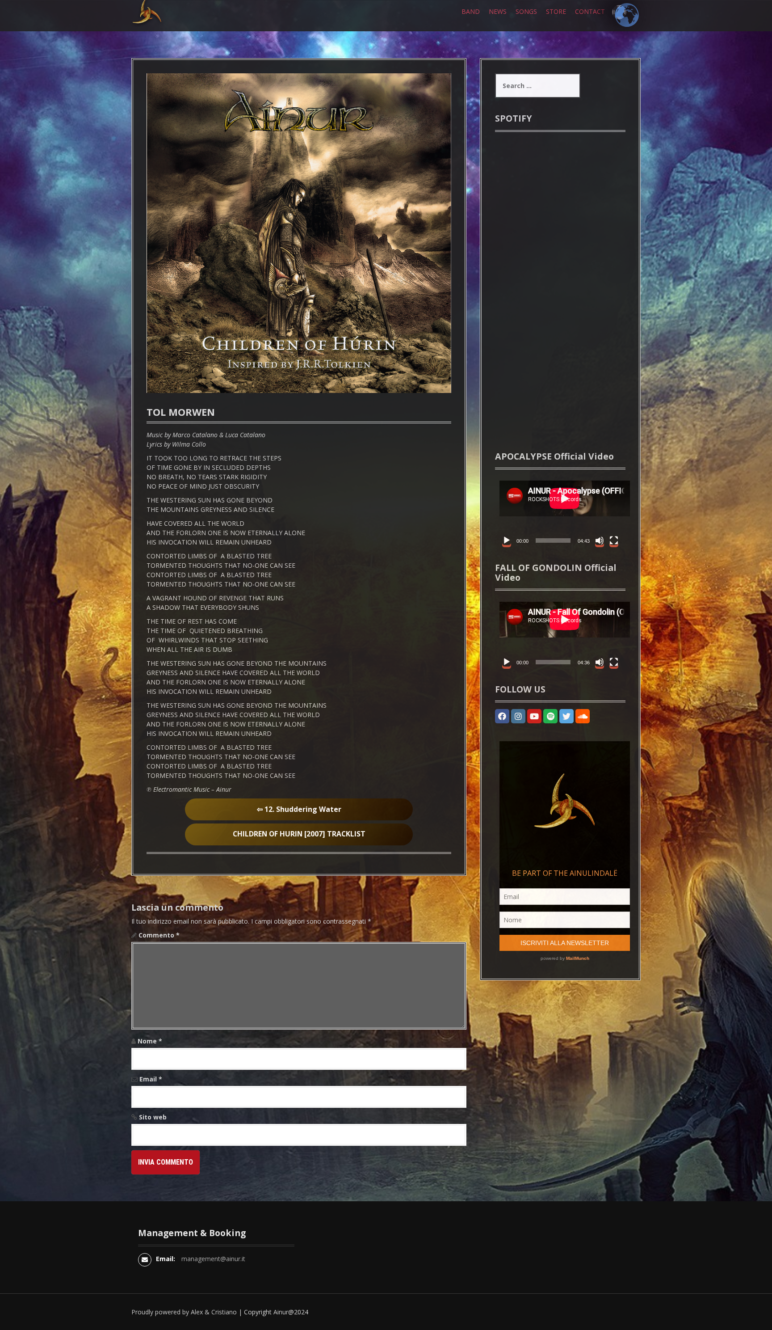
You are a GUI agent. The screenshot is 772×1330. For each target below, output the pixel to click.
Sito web (153, 1117)
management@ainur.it (213, 1258)
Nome (150, 1041)
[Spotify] (550, 716)
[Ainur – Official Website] (160, 26)
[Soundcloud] (582, 716)
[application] (560, 512)
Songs (526, 11)
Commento (159, 935)
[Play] (506, 540)
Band (471, 11)
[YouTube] (534, 716)
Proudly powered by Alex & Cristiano (184, 1312)
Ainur (280, 1312)
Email (150, 1079)
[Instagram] (518, 716)
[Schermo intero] (613, 540)
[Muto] (599, 540)
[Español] (619, 12)
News (498, 11)
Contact (590, 11)
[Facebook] (502, 716)
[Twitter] (566, 716)
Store (556, 11)
